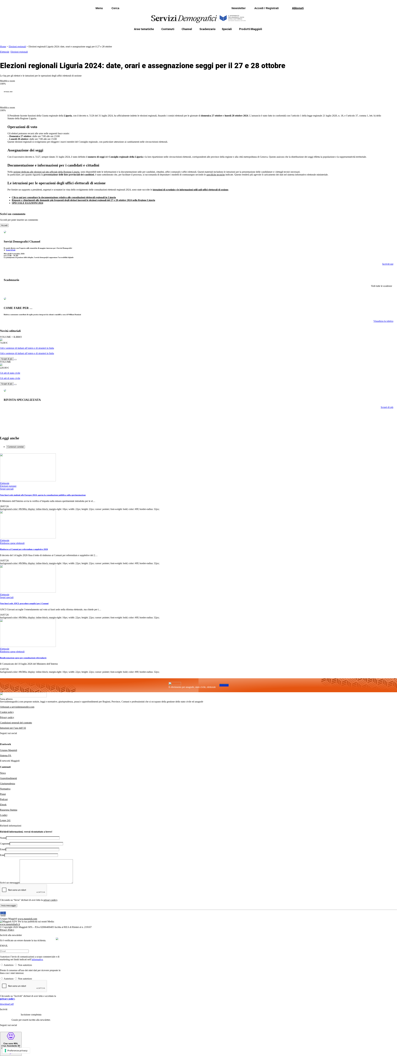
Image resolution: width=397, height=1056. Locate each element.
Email (3, 849)
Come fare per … (138, 36)
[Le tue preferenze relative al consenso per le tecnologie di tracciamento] (16, 1051)
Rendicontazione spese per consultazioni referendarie (23, 658)
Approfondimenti (8, 778)
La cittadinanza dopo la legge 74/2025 (176, 36)
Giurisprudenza (7, 783)
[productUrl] (1, 340)
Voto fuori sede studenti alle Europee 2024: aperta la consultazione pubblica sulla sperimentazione (43, 495)
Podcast (4, 799)
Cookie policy (7, 712)
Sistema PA (5, 755)
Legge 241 (5, 820)
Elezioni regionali (17, 46)
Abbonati (224, 685)
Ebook (3, 804)
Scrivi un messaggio (10, 882)
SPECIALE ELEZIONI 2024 (27, 203)
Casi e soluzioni (237, 36)
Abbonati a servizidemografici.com (17, 707)
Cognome (5, 843)
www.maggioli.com (27, 918)
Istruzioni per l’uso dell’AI (13, 728)
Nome (3, 838)
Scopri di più (10, 250)
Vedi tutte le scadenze (381, 286)
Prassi (3, 794)
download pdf (7, 1004)
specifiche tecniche (215, 174)
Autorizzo (8, 965)
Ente (2, 855)
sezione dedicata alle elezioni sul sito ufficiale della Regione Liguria (46, 172)
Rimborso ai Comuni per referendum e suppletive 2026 (24, 549)
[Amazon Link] (15, 358)
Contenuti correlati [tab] (15, 447)
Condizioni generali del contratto (16, 722)
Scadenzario (207, 29)
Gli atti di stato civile (10, 373)
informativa (37, 959)
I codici (3, 815)
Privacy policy (7, 717)
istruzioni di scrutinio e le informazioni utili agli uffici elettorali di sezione (190, 189)
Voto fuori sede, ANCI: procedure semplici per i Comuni (24, 603)
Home (3, 46)
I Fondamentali (213, 36)
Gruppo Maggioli (8, 750)
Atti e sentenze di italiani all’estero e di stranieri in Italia (27, 348)
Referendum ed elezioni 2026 (269, 36)
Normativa (5, 788)
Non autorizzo (25, 965)
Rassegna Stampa (8, 810)
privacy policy (50, 900)
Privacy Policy (7, 930)
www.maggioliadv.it (10, 924)
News (3, 773)
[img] (57, 939)
